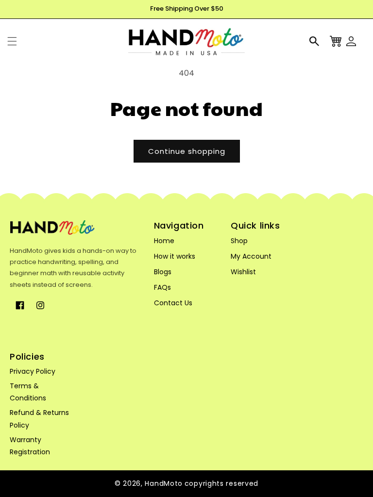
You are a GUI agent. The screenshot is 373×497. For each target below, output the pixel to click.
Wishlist (243, 272)
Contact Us (173, 303)
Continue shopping (186, 151)
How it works (174, 256)
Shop (239, 241)
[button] (12, 41)
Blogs (162, 272)
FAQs (162, 287)
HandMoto (164, 483)
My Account (251, 256)
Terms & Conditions (28, 392)
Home (164, 241)
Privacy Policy (32, 371)
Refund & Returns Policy (39, 419)
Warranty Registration (30, 446)
